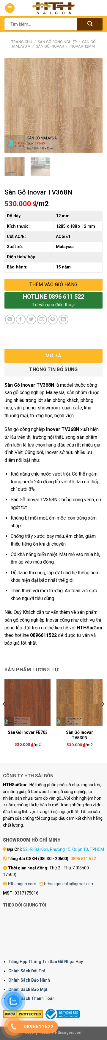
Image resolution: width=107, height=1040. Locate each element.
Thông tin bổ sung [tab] (53, 369)
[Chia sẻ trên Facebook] (21, 319)
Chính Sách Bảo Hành (29, 980)
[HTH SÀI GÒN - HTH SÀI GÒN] (53, 8)
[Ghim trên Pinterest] (53, 319)
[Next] (93, 105)
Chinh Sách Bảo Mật (28, 989)
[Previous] (14, 105)
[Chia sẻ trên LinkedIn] (63, 319)
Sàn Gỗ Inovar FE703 (28, 732)
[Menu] (10, 8)
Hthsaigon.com (22, 883)
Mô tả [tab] (53, 356)
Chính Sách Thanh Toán (31, 998)
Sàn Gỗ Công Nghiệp (57, 42)
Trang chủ (21, 42)
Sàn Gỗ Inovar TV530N (79, 735)
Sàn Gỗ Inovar (50, 46)
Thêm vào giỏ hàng (53, 284)
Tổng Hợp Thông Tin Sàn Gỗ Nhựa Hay (45, 961)
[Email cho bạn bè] (42, 319)
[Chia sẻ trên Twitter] (31, 319)
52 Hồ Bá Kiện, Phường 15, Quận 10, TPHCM (63, 849)
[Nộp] (90, 24)
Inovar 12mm (82, 46)
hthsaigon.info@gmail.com (69, 883)
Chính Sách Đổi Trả (26, 970)
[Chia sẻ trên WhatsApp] (10, 319)
